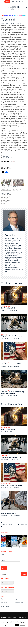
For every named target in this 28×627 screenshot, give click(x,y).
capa (2, 511)
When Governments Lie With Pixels (12, 364)
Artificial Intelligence (6, 306)
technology (9, 17)
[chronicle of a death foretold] (6, 183)
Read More (22, 625)
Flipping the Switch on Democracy (12, 336)
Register (3, 599)
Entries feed (4, 602)
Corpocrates (4, 334)
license (23, 15)
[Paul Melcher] (14, 220)
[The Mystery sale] (7, 198)
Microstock (3, 17)
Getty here (5, 156)
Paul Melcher (18, 23)
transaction (15, 17)
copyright (15, 15)
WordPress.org (5, 606)
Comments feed (19, 602)
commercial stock (8, 15)
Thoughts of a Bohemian (14, 8)
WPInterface (6, 619)
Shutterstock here (7, 157)
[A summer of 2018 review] (18, 183)
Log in (16, 599)
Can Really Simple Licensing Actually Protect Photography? (12, 392)
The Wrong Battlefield (8, 308)
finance (20, 15)
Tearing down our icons (8, 513)
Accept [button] (17, 625)
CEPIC (2, 15)
